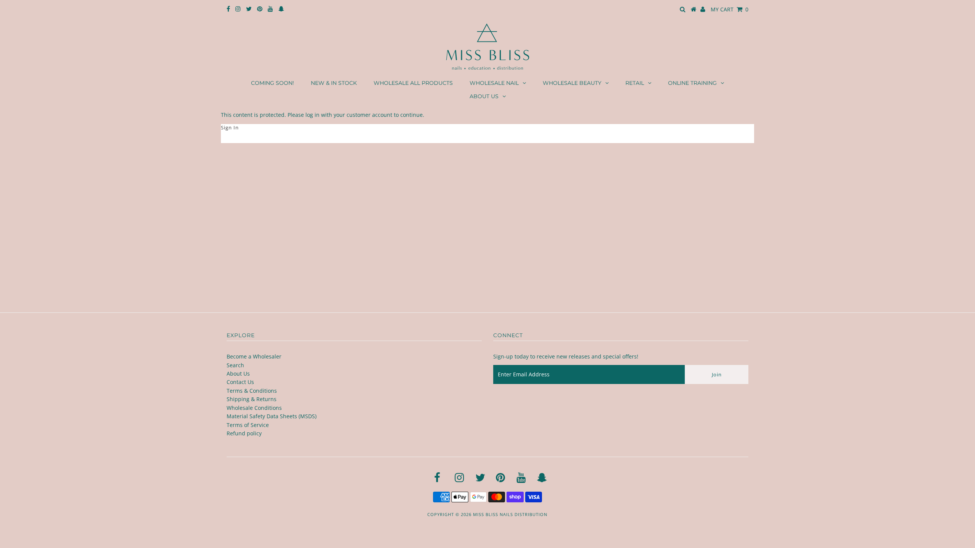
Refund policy (244, 433)
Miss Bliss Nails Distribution (510, 514)
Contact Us (240, 382)
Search (235, 365)
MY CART (729, 9)
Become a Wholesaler (254, 356)
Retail (634, 83)
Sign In (230, 127)
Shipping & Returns (252, 399)
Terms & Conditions (252, 390)
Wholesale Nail (494, 83)
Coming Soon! (272, 83)
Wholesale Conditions (254, 407)
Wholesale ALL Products (413, 83)
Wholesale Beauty (572, 83)
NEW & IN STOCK (334, 83)
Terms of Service (248, 425)
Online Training (692, 83)
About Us (484, 96)
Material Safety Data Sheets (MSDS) (271, 416)
